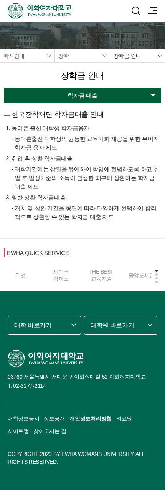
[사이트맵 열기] (152, 10)
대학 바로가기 (33, 325)
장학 (63, 56)
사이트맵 (18, 431)
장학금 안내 (128, 56)
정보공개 (54, 418)
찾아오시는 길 (49, 431)
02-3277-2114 (29, 386)
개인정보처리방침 (90, 418)
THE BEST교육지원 (101, 275)
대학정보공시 (23, 418)
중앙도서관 (142, 275)
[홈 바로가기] (46, 358)
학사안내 (14, 56)
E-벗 (20, 275)
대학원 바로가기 (112, 325)
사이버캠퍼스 (61, 275)
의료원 (124, 418)
